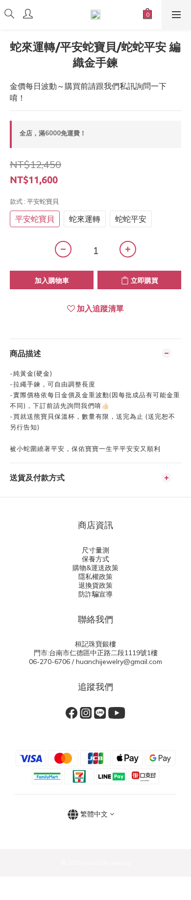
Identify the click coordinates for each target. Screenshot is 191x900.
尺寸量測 (95, 550)
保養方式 (95, 559)
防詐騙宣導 (95, 594)
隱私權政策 (95, 576)
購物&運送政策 (95, 567)
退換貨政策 (95, 585)
